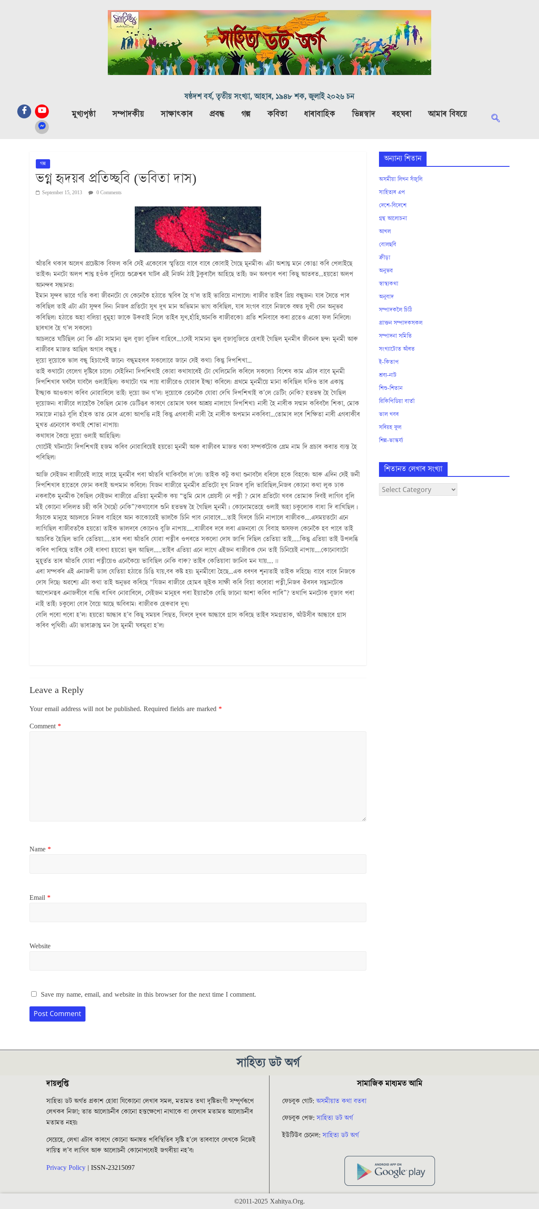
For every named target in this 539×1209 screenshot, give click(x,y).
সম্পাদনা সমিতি (395, 336)
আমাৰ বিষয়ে (447, 114)
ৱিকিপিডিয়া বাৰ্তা (397, 401)
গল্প (246, 114)
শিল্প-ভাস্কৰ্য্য (391, 440)
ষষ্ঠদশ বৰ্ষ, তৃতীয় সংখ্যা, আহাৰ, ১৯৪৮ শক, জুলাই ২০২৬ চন (269, 96)
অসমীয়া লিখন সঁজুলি (400, 179)
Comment (45, 726)
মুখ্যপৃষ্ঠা (84, 114)
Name (40, 849)
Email (40, 897)
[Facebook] (24, 111)
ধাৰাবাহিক (319, 114)
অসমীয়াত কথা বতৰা (342, 1101)
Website (40, 946)
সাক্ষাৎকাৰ (177, 114)
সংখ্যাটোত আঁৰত (397, 349)
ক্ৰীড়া (384, 258)
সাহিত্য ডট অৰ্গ (335, 1118)
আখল (385, 231)
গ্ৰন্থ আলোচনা (393, 218)
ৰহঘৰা (401, 114)
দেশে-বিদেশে (392, 205)
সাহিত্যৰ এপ (392, 192)
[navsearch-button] (499, 119)
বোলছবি (387, 245)
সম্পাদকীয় (128, 114)
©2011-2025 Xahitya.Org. (269, 1201)
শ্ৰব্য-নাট (388, 375)
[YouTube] (42, 111)
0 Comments (108, 192)
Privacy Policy (65, 1167)
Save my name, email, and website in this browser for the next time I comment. (148, 994)
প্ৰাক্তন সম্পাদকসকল (400, 323)
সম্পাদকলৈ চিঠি (395, 310)
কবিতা (277, 114)
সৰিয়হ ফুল (390, 427)
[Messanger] (42, 127)
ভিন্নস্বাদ (363, 114)
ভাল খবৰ (389, 414)
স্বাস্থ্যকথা (388, 284)
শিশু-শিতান (391, 388)
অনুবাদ (386, 297)
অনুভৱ (386, 271)
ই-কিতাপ (389, 362)
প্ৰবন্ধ (217, 114)
